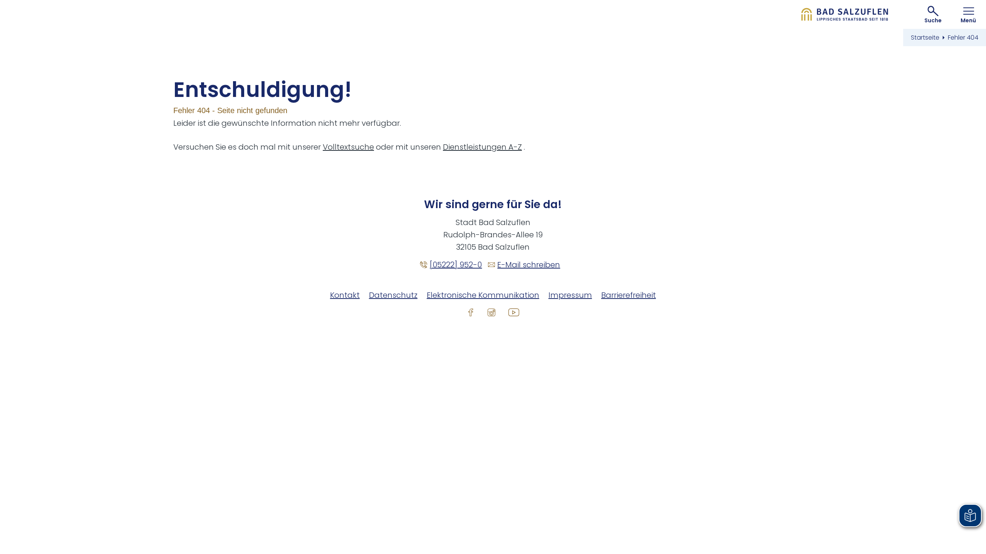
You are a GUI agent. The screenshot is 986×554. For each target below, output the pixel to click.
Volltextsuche (348, 147)
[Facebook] (470, 312)
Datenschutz (393, 295)
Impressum (570, 295)
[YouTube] (514, 312)
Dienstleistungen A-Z (482, 147)
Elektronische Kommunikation (483, 295)
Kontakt (345, 295)
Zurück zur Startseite (845, 14)
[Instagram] (491, 312)
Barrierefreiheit (628, 295)
